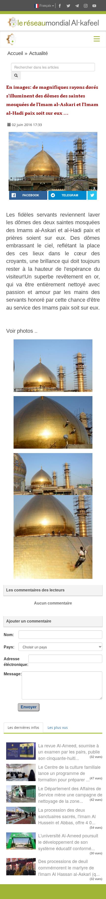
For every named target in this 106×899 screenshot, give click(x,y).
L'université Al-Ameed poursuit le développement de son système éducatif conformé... (68, 841)
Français (45, 5)
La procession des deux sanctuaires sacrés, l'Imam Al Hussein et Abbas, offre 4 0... (67, 816)
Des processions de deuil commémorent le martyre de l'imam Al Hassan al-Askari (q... (69, 867)
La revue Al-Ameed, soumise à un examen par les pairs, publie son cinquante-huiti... (69, 751)
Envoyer (28, 707)
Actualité (38, 53)
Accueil (15, 53)
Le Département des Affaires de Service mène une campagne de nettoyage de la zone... (70, 794)
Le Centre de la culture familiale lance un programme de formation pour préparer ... (69, 773)
